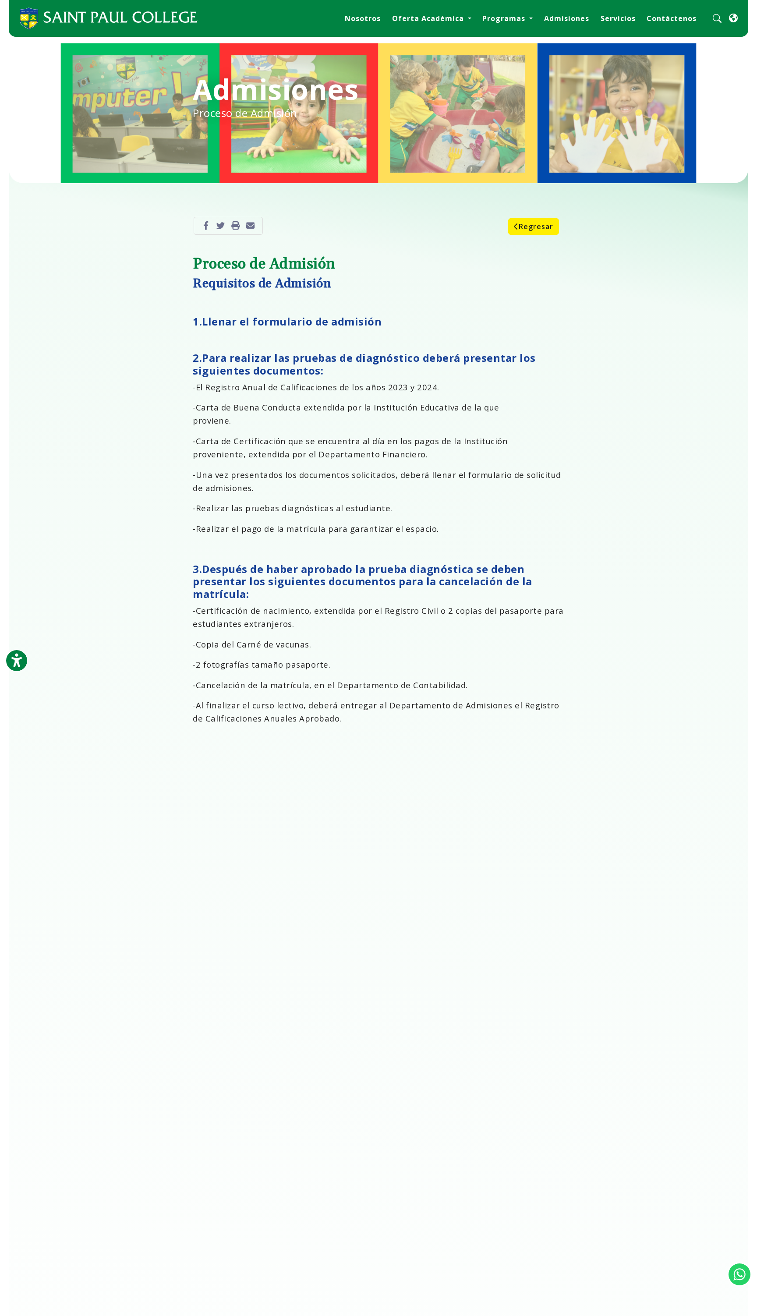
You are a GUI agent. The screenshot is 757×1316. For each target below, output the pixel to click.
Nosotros (363, 18)
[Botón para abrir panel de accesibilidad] (16, 660)
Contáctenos (672, 18)
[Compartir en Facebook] (206, 225)
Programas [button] (504, 18)
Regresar (536, 226)
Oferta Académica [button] (429, 18)
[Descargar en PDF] (235, 225)
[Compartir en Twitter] (221, 225)
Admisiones (566, 18)
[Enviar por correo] (250, 225)
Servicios (618, 18)
